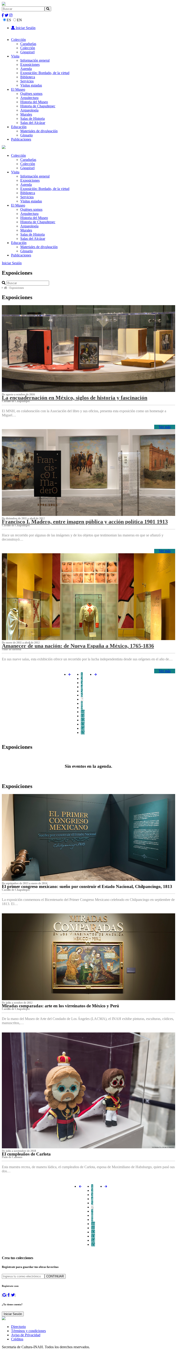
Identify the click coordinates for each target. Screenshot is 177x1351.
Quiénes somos (31, 94)
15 (83, 732)
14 (83, 728)
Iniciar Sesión (25, 28)
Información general (35, 60)
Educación (19, 127)
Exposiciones (30, 64)
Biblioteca (27, 77)
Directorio (18, 1327)
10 (83, 712)
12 (83, 720)
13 (83, 724)
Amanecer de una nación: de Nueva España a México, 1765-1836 (78, 646)
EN (19, 20)
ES (9, 20)
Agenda (26, 69)
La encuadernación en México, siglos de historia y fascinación (74, 398)
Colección (18, 40)
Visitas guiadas (31, 85)
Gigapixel (27, 52)
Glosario (26, 135)
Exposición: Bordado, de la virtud (44, 73)
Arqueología (29, 110)
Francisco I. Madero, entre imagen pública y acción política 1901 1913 (85, 522)
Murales (26, 114)
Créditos (17, 1339)
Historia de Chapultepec (37, 106)
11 (82, 716)
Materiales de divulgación (39, 131)
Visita (15, 56)
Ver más (165, 427)
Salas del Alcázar (32, 123)
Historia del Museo (34, 102)
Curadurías (28, 44)
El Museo (18, 89)
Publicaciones (21, 139)
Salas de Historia (32, 118)
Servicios (27, 81)
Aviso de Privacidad (25, 1335)
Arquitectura (29, 98)
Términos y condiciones (28, 1331)
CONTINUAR (55, 1276)
